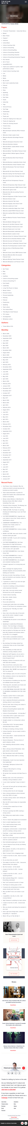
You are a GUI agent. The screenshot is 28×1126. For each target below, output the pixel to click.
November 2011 (7, 455)
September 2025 (7, 338)
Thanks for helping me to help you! (12, 118)
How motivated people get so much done (14, 842)
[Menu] (14, 2)
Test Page (5, 109)
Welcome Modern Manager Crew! (11, 222)
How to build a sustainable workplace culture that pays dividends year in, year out (14, 638)
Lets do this (14, 940)
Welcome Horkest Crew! (9, 198)
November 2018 (7, 367)
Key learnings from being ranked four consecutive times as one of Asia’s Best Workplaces (13, 645)
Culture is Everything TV (9, 280)
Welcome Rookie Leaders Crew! (11, 233)
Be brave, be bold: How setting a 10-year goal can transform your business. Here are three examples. (14, 577)
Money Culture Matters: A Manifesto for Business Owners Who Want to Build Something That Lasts (13, 501)
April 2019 (5, 362)
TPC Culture (6, 314)
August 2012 (6, 433)
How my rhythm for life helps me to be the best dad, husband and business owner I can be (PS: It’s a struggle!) (14, 632)
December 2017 (7, 388)
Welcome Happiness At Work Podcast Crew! (14, 196)
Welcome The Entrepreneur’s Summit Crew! (14, 245)
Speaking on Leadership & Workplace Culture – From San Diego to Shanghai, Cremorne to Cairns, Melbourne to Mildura (14, 626)
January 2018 (6, 386)
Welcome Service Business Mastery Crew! (14, 238)
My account (6, 80)
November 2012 (7, 426)
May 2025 (5, 343)
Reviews (5, 87)
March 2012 (6, 445)
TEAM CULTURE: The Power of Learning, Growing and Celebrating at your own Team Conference (14, 511)
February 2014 (7, 407)
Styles (4, 99)
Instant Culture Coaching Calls (11, 71)
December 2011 (7, 452)
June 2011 (5, 467)
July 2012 (5, 436)
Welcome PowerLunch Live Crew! (11, 229)
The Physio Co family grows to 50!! (12, 884)
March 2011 (6, 474)
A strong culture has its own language (13, 790)
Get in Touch (6, 62)
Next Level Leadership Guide (10, 83)
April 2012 (5, 443)
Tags (4, 104)
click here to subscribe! (8, 1089)
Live (4, 73)
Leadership (6, 285)
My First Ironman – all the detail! (11, 866)
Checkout (5, 40)
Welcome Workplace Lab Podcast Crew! (13, 261)
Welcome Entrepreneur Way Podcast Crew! (14, 184)
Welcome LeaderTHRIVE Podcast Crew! (13, 210)
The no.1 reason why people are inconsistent (15, 819)
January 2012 (6, 450)
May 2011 (5, 469)
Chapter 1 (5, 38)
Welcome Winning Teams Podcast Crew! (13, 259)
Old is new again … (8, 599)
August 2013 (6, 409)
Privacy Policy (14, 1117)
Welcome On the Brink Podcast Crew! (13, 224)
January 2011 (6, 478)
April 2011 (5, 471)
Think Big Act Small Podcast (10, 311)
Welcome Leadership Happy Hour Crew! (13, 208)
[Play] (22, 1123)
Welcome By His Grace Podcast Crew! (13, 171)
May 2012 (5, 440)
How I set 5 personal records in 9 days (13, 882)
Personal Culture (7, 292)
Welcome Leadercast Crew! (10, 206)
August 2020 (6, 352)
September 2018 (7, 369)
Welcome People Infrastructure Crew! (13, 226)
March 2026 (6, 333)
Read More (13, 1005)
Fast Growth (6, 283)
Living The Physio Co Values (10, 288)
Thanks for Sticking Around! (10, 123)
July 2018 (5, 371)
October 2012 (6, 428)
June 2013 (5, 414)
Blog (4, 271)
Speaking (5, 92)
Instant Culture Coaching (9, 594)
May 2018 (5, 376)
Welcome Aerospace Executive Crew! (13, 141)
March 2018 (6, 381)
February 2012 (6, 447)
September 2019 (7, 357)
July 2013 (5, 412)
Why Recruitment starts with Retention (13, 753)
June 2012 (5, 438)
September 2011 (7, 459)
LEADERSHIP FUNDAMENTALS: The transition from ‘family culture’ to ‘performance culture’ (12, 524)
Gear (15, 1108)
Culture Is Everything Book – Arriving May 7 (14, 713)
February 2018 (7, 383)
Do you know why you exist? (10, 860)
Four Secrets (6, 59)
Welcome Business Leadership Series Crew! (14, 162)
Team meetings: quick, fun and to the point (14, 673)
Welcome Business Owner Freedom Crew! (14, 164)
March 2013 (6, 421)
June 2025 (5, 340)
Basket (5, 33)
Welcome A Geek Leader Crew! (11, 135)
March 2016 (6, 400)
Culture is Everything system (10, 278)
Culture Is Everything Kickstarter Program (14, 57)
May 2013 (5, 417)
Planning (5, 297)
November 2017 (7, 390)
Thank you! (6, 116)
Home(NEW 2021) (7, 64)
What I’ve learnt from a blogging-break (13, 853)
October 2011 (6, 457)
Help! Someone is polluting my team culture (14, 900)
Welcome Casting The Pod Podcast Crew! (14, 173)
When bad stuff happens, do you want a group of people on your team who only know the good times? (13, 656)
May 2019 (5, 359)
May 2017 (5, 397)
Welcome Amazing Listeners (10, 144)
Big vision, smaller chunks (10, 597)
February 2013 (7, 424)
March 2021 (6, 347)
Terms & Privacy (7, 106)
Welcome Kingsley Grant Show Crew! (12, 203)
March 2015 (6, 402)
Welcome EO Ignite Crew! (9, 189)
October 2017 (6, 393)
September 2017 (7, 395)
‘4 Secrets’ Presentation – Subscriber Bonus (14, 31)
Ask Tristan (6, 269)
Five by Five (16, 1118)
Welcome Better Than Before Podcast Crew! (14, 151)
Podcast (5, 85)
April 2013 (5, 419)
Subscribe (5, 102)
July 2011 (5, 464)
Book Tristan (6, 35)
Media (4, 75)
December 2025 (7, 336)
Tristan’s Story (6, 125)
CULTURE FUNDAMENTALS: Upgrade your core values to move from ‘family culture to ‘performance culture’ (14, 518)
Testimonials (6, 111)
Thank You (5, 114)
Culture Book (6, 42)
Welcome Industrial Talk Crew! (11, 201)
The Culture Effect (8, 309)
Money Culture (7, 290)
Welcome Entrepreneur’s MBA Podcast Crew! (14, 187)
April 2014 (5, 405)
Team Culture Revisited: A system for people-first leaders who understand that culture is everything (14, 494)
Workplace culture (7, 319)
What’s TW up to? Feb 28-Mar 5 (11, 916)
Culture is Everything (8, 47)
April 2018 (5, 378)
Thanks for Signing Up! (9, 121)
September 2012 (7, 431)
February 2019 (7, 364)
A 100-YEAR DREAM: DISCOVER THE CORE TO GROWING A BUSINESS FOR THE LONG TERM (14, 691)
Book (4, 273)
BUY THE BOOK (14, 973)
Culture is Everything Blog (10, 50)
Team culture (6, 307)
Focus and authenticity (9, 602)
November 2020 (7, 350)
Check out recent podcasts (12, 1068)
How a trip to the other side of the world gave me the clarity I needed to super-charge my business (13, 615)
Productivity (6, 302)
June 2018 (5, 374)
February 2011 (6, 476)
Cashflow (5, 276)
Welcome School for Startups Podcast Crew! (14, 236)
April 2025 (5, 345)
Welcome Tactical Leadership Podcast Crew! (14, 243)
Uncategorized (7, 316)
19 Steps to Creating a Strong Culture (13, 728)
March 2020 (6, 355)
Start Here (5, 94)
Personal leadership (8, 295)
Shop (4, 90)
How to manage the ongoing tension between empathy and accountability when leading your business (14, 570)
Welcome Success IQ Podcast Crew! (12, 241)
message (4, 1098)
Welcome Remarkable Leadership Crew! (13, 231)
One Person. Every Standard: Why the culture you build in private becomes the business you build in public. (13, 488)
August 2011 (6, 462)
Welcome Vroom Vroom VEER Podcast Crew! (14, 252)
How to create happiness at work (11, 822)
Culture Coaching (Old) (9, 45)
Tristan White (6, 326)
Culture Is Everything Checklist (11, 52)
